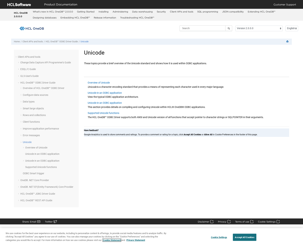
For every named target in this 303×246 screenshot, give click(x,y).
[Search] (228, 28)
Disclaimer (203, 221)
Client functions (31, 121)
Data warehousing (142, 11)
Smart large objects (33, 108)
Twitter (49, 221)
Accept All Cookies (244, 237)
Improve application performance (41, 128)
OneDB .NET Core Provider (34, 180)
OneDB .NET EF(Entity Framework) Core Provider (46, 186)
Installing (104, 11)
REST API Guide (36, 200)
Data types (29, 101)
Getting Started (86, 11)
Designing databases (44, 17)
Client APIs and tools (181, 11)
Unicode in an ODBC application (42, 153)
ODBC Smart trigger (33, 173)
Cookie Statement (112, 240)
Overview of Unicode (36, 147)
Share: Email (29, 221)
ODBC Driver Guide (62, 41)
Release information (105, 17)
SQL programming (207, 11)
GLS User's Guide (29, 76)
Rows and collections (34, 115)
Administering (120, 11)
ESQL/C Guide (28, 69)
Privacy (222, 221)
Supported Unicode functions (41, 167)
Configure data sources (35, 95)
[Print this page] (287, 41)
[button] (16, 57)
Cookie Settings (266, 221)
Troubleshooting (137, 17)
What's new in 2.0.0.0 (53, 11)
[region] (151, 237)
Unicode (84, 41)
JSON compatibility (233, 11)
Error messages (31, 135)
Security (161, 11)
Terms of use (242, 221)
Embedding (75, 17)
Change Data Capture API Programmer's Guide (45, 62)
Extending (261, 11)
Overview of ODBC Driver (43, 88)
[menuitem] (53, 12)
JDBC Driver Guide (37, 193)
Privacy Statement (135, 240)
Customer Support (285, 4)
